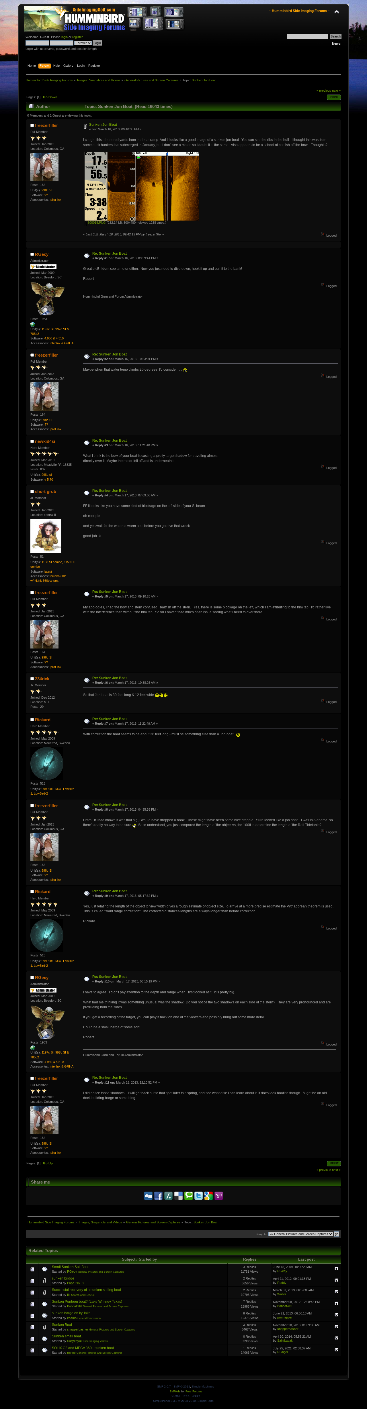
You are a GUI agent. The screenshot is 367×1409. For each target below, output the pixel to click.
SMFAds (174, 1391)
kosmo (72, 1318)
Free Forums (194, 1391)
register (77, 37)
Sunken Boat (62, 1325)
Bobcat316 (74, 1306)
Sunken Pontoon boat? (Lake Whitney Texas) (87, 1302)
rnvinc (71, 1352)
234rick (42, 678)
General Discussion (89, 1318)
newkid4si (45, 441)
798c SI (79, 1283)
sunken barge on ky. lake (71, 1313)
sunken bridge (63, 1278)
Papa (70, 1283)
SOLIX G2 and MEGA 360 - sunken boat (83, 1348)
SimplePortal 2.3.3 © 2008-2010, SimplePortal (183, 1400)
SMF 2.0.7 (164, 1386)
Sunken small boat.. (67, 1336)
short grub (45, 491)
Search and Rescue (83, 1295)
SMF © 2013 (181, 1386)
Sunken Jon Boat (103, 125)
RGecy (41, 254)
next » (336, 90)
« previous (324, 90)
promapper (284, 1317)
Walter (281, 1294)
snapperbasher (77, 1329)
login (64, 37)
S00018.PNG (96, 222)
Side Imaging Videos (95, 1341)
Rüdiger (282, 1352)
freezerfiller (46, 125)
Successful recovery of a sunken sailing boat (86, 1290)
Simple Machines (203, 1386)
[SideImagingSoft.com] (32, 325)
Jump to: (262, 1234)
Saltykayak (75, 1341)
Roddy (281, 1282)
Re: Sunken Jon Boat (109, 253)
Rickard (42, 719)
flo (68, 1294)
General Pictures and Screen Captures (101, 1271)
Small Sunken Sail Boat (70, 1267)
